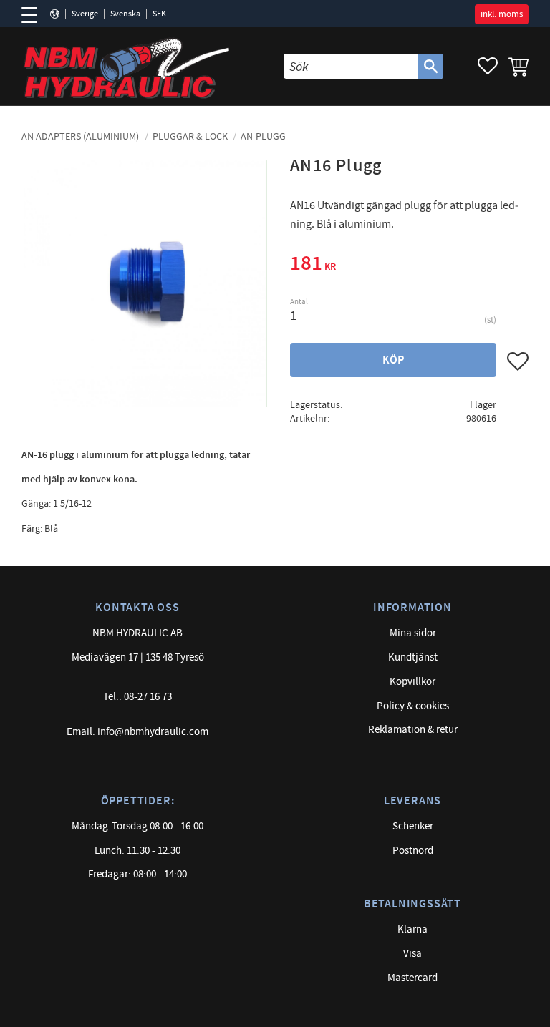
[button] (34, 15)
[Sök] (430, 66)
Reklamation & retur (413, 729)
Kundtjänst (413, 657)
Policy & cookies (413, 706)
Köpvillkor (412, 681)
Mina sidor (413, 633)
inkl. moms (502, 14)
